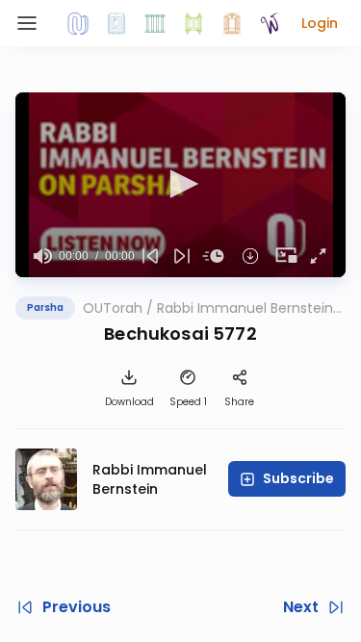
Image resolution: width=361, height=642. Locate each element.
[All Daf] (232, 23)
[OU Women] (270, 23)
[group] (43, 256)
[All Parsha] (193, 23)
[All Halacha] (155, 23)
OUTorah (112, 308)
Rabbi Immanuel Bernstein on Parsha (245, 308)
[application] (180, 184)
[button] (319, 23)
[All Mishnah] (116, 23)
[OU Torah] (78, 23)
